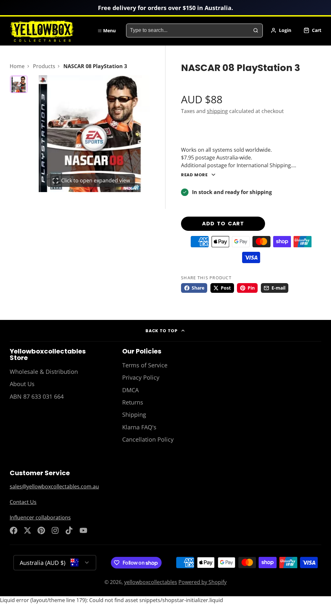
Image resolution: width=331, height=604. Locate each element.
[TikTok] (69, 530)
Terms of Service (144, 365)
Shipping (134, 414)
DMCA (130, 390)
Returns (132, 402)
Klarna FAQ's (139, 427)
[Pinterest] (41, 530)
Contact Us (23, 502)
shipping (217, 111)
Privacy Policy (140, 377)
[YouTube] (83, 530)
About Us (22, 384)
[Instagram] (55, 530)
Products (44, 66)
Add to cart (223, 223)
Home (17, 66)
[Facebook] (13, 530)
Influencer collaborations (40, 517)
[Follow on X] (27, 530)
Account (281, 30)
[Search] (255, 30)
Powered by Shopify (202, 582)
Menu (109, 30)
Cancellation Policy (148, 439)
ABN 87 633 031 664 (37, 396)
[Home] (48, 30)
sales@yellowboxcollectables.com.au (54, 486)
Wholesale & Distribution (44, 371)
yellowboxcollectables (150, 582)
